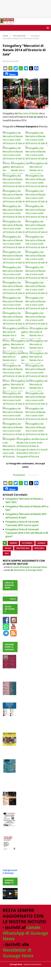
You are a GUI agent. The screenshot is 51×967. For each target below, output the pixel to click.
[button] (47, 28)
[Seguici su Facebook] (6, 621)
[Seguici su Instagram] (13, 621)
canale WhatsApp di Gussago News (29, 567)
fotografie (27, 543)
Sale (7, 553)
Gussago (41, 543)
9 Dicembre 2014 (12, 61)
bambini (13, 543)
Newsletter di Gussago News (28, 570)
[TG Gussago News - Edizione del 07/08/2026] (10, 893)
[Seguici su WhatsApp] (6, 628)
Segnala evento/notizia (32, 964)
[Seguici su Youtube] (13, 628)
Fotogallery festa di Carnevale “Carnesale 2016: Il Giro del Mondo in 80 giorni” (26, 533)
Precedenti (19, 474)
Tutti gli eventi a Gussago (10, 871)
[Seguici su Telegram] (6, 635)
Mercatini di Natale (28, 113)
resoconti (39, 548)
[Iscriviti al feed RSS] (13, 635)
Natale (8, 548)
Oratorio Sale (23, 548)
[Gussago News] (7, 23)
